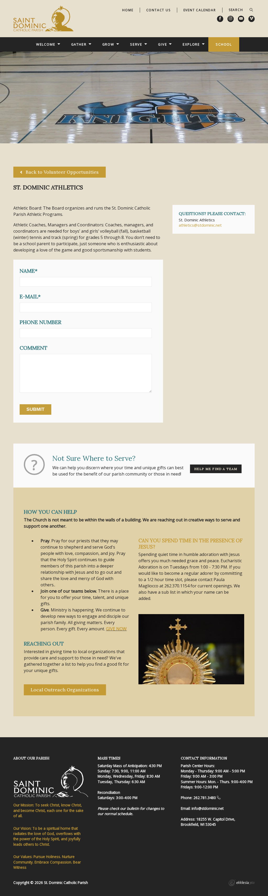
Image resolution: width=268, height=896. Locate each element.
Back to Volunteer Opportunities (61, 172)
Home (127, 10)
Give (162, 44)
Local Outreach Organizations (65, 690)
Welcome (45, 44)
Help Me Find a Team (215, 469)
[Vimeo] (251, 19)
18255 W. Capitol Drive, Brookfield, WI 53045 (208, 822)
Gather (79, 44)
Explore (191, 44)
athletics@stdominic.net (200, 225)
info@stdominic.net (208, 808)
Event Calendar (199, 10)
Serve (136, 44)
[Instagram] (230, 19)
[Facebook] (220, 19)
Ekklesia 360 (241, 883)
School (224, 44)
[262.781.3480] (219, 797)
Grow (108, 44)
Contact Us (158, 10)
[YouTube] (241, 19)
